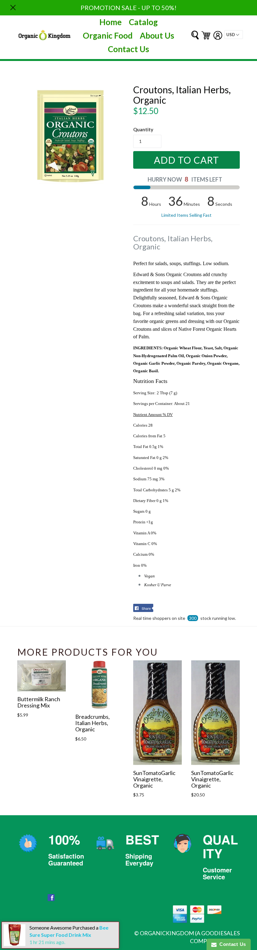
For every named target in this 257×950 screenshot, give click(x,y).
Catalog (143, 22)
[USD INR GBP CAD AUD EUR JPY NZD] (233, 34)
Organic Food (108, 35)
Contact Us (128, 49)
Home (110, 22)
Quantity (143, 129)
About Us (157, 35)
